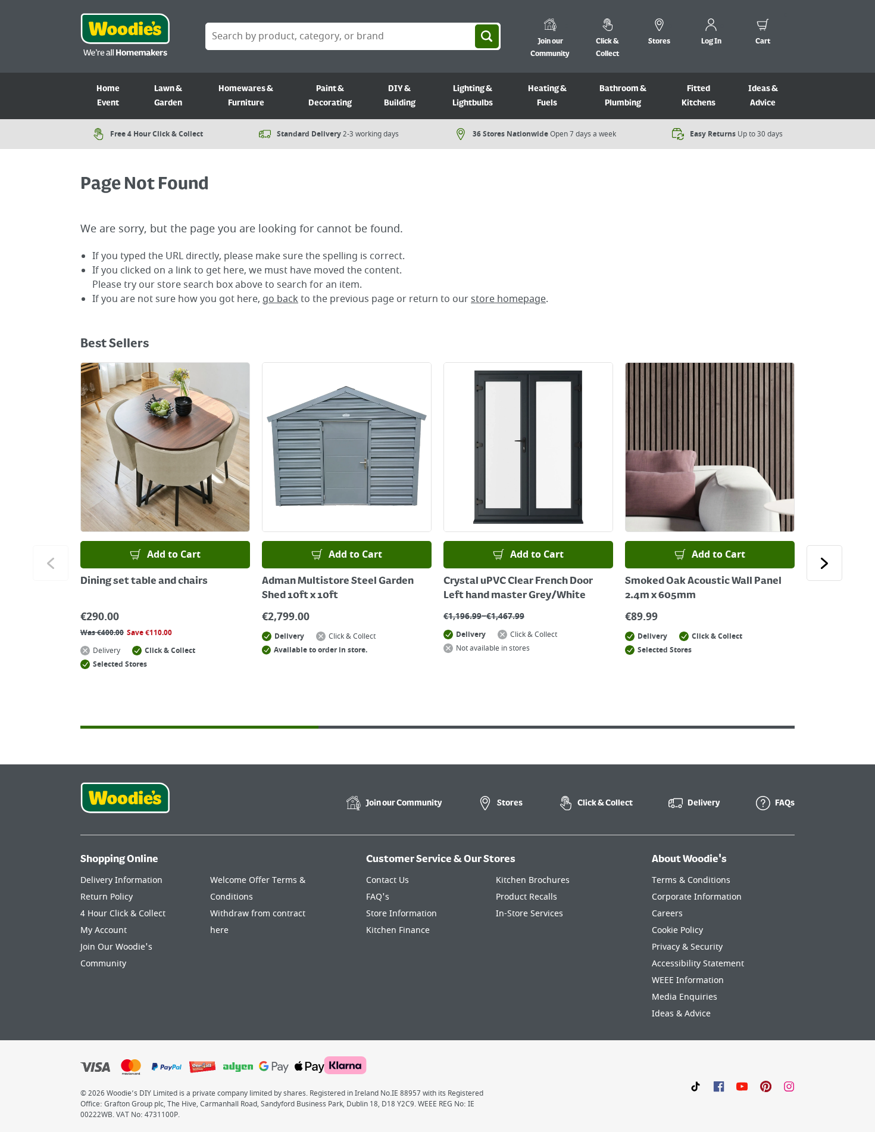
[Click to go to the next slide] (824, 563)
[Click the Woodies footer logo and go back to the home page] (125, 805)
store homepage (508, 299)
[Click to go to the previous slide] (50, 563)
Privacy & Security (687, 947)
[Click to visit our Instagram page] (789, 1086)
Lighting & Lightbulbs (472, 96)
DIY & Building (399, 96)
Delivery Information (121, 880)
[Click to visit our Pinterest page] (765, 1086)
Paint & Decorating (330, 96)
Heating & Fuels (547, 96)
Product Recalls (526, 897)
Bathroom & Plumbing (622, 96)
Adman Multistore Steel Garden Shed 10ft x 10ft (338, 589)
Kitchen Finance (398, 930)
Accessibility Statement (698, 963)
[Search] (487, 36)
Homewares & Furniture (245, 96)
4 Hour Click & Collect (122, 913)
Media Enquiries (684, 997)
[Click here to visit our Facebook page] (718, 1086)
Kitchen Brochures (533, 880)
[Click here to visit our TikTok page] (695, 1086)
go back (280, 299)
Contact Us (387, 880)
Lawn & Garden (168, 96)
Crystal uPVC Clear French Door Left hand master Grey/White (518, 589)
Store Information (401, 913)
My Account (103, 930)
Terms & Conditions (691, 880)
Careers (667, 913)
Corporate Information (697, 897)
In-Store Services (529, 913)
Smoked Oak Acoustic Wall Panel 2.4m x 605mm (703, 589)
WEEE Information (688, 980)
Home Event (108, 96)
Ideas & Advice (763, 96)
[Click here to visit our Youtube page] (742, 1086)
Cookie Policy (677, 930)
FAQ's (377, 897)
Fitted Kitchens (698, 96)
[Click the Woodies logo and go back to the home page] (125, 36)
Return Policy (106, 897)
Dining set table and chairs (144, 581)
